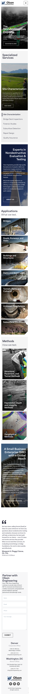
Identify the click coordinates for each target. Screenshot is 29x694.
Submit (8, 635)
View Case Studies (14, 501)
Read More (8, 105)
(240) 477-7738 (14, 668)
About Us (10, 199)
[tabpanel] (14, 86)
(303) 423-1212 (14, 653)
